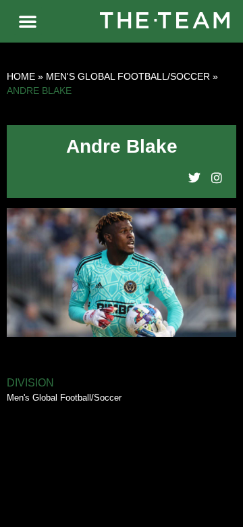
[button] (28, 21)
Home (21, 76)
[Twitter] (194, 178)
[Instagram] (217, 178)
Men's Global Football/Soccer (128, 76)
